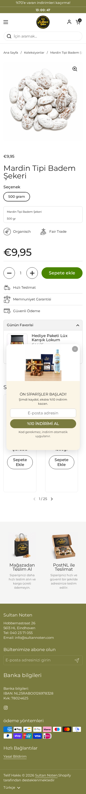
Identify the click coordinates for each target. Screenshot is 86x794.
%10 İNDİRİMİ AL (43, 423)
